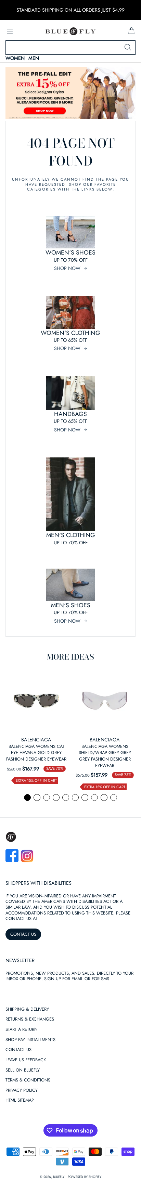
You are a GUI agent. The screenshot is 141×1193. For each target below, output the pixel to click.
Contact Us (18, 1050)
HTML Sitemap (19, 1100)
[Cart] (131, 31)
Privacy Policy (21, 1090)
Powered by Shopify (84, 1177)
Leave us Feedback (25, 1060)
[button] (27, 797)
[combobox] (70, 47)
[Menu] (9, 31)
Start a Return (21, 1030)
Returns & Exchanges (29, 1019)
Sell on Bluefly (22, 1070)
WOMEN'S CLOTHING (70, 332)
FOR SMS (100, 978)
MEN (33, 58)
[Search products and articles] (128, 47)
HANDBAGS (70, 414)
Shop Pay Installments (30, 1040)
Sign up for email (63, 978)
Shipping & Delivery (27, 1009)
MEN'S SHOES (70, 605)
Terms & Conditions (27, 1080)
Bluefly (58, 1177)
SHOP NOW (67, 268)
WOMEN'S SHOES (70, 252)
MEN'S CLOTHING (70, 535)
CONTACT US (23, 934)
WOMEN (15, 58)
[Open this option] (36, 700)
